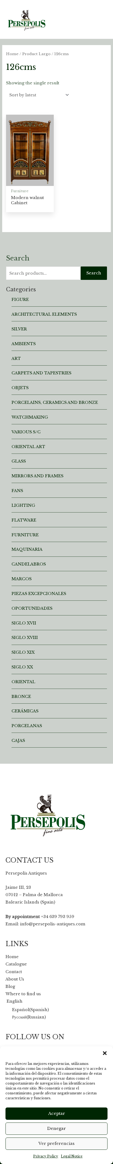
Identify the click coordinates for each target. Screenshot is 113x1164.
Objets (20, 387)
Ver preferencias (56, 1143)
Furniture (25, 534)
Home (12, 54)
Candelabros (29, 564)
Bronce (21, 696)
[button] (105, 1053)
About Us (14, 979)
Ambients (24, 343)
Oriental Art (28, 446)
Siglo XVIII (25, 637)
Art (16, 358)
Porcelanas (27, 725)
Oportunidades (32, 608)
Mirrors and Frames (37, 475)
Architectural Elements (44, 314)
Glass (19, 461)
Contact (13, 971)
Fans (17, 490)
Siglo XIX (23, 652)
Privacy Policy (45, 1156)
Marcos (22, 578)
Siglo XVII (24, 623)
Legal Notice (72, 1156)
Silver (19, 329)
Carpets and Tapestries (41, 373)
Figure (20, 299)
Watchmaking (30, 417)
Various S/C (26, 432)
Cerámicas (25, 711)
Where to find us (23, 993)
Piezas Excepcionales (39, 593)
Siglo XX (22, 667)
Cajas (18, 740)
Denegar (56, 1128)
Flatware (24, 520)
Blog (10, 986)
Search (93, 273)
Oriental (23, 681)
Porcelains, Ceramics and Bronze (55, 402)
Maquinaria (27, 549)
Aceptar (56, 1113)
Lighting (23, 505)
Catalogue (16, 964)
